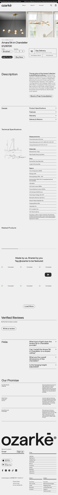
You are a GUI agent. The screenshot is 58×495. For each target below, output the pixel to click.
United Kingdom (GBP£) (8, 478)
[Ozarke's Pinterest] (9, 470)
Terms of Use (16, 483)
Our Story (31, 481)
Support (45, 489)
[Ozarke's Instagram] (6, 470)
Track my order (47, 491)
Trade (30, 485)
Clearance (31, 473)
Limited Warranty (47, 487)
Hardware (31, 461)
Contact (31, 489)
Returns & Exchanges (48, 483)
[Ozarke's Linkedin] (16, 470)
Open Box (31, 471)
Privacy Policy (16, 481)
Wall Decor (32, 458)
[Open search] (51, 5)
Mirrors (31, 463)
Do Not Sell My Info (17, 485)
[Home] (7, 5)
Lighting (31, 456)
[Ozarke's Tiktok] (13, 470)
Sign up (20, 451)
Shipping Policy (47, 485)
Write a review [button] (9, 328)
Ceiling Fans (32, 460)
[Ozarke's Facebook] (2, 470)
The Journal (32, 483)
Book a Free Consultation (41, 96)
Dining (30, 467)
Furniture (31, 465)
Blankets (31, 469)
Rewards (31, 487)
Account (41, 5)
